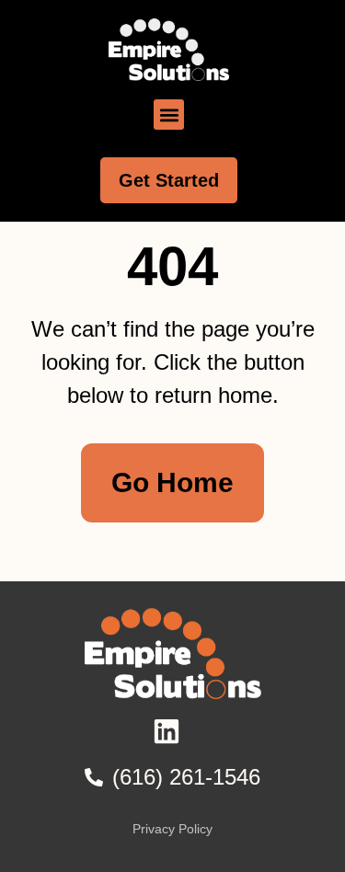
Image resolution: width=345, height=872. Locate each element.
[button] (169, 114)
